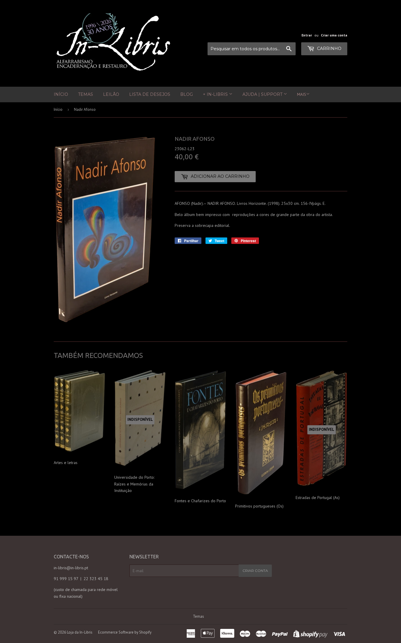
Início (61, 94)
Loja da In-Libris (79, 632)
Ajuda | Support (263, 94)
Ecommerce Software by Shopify (124, 632)
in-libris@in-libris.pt (71, 567)
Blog (186, 94)
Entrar (306, 35)
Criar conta (255, 570)
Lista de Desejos (149, 94)
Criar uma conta (334, 35)
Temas (85, 94)
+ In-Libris (216, 94)
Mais (301, 94)
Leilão (111, 94)
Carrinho (328, 48)
